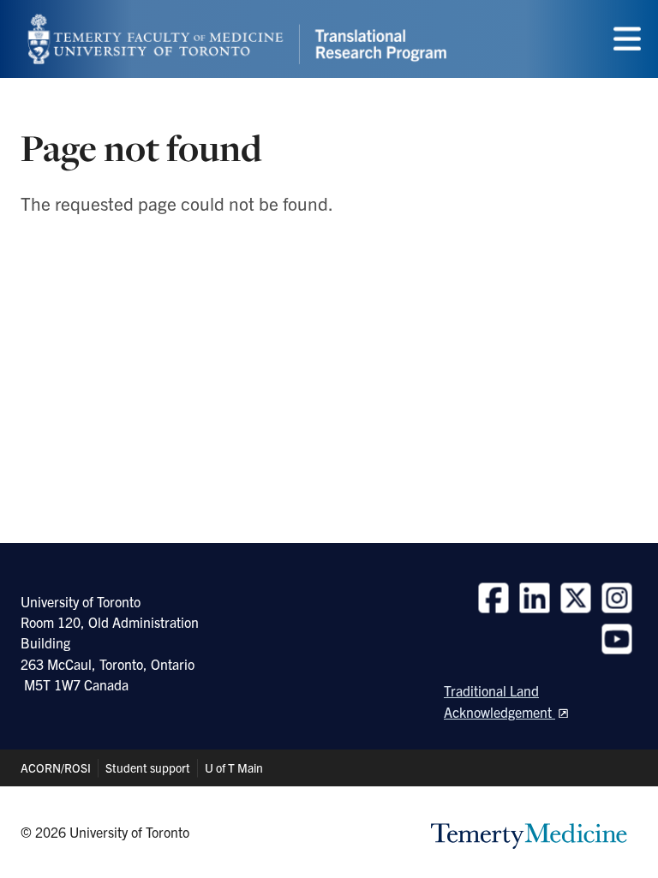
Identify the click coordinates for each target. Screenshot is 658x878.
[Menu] (627, 39)
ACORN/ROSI (56, 767)
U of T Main (234, 767)
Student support (147, 767)
